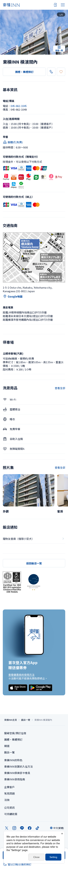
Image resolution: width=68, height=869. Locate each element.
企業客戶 (9, 787)
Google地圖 (15, 296)
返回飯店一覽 (34, 563)
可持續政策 (10, 814)
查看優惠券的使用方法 (21, 675)
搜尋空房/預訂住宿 (15, 733)
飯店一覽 (25, 719)
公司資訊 (9, 807)
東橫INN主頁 (10, 719)
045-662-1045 (19, 106)
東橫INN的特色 (13, 760)
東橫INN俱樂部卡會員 (17, 773)
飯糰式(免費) (15, 142)
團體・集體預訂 (24, 72)
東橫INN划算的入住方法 (18, 766)
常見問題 (9, 793)
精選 (6, 746)
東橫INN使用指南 (14, 779)
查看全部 (60, 388)
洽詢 (6, 800)
